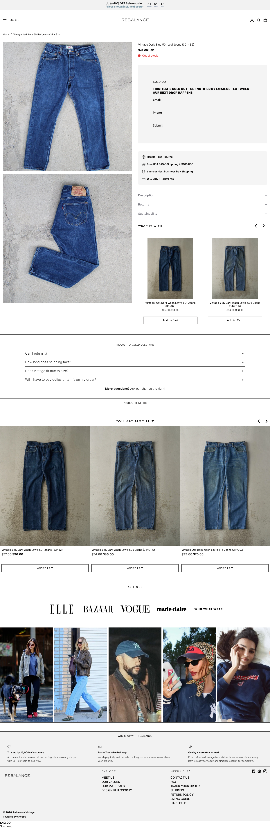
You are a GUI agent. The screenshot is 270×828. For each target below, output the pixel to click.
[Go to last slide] (256, 225)
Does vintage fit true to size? (47, 371)
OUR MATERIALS (113, 786)
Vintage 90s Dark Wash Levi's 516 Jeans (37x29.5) (212, 549)
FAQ (173, 782)
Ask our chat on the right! (147, 388)
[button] (258, 20)
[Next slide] (263, 225)
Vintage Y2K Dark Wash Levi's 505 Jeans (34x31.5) (234, 304)
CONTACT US (179, 777)
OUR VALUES (111, 782)
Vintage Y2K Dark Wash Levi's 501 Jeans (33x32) (170, 304)
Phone (157, 112)
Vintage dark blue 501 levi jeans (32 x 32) (36, 34)
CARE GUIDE (179, 803)
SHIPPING (177, 790)
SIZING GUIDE (180, 799)
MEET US (108, 777)
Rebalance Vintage (24, 812)
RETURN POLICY (182, 794)
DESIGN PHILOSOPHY (117, 790)
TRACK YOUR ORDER (185, 786)
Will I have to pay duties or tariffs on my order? (60, 379)
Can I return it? (36, 353)
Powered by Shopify (14, 816)
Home (6, 34)
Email (157, 100)
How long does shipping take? (48, 362)
